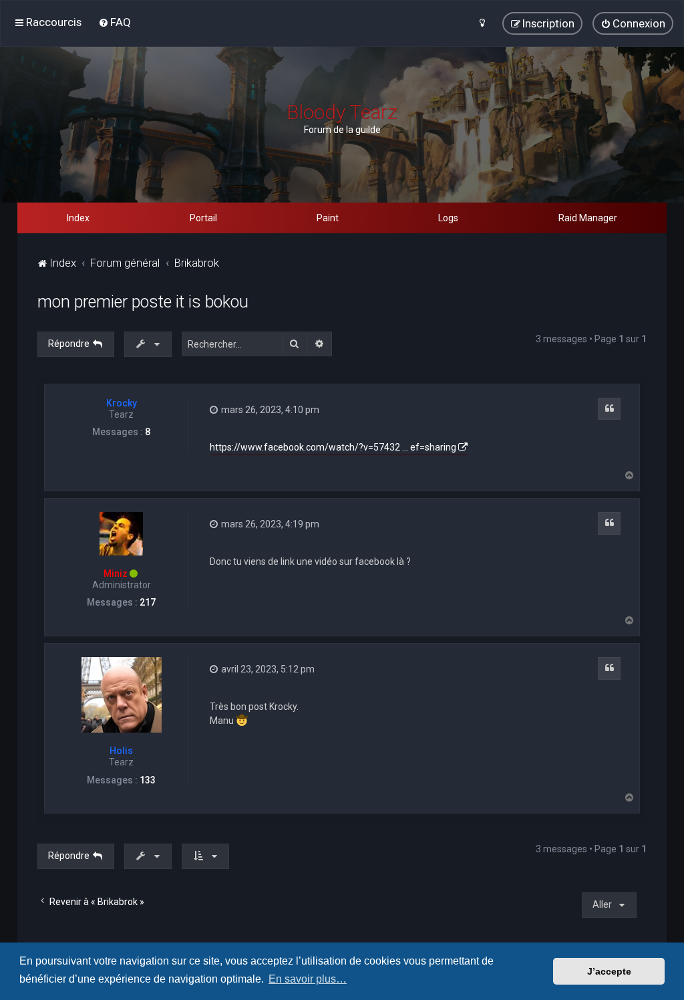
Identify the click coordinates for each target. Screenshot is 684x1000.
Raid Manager (587, 218)
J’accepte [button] (609, 971)
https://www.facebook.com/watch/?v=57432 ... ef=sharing (333, 447)
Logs (448, 218)
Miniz (116, 573)
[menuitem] (114, 22)
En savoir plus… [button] (308, 979)
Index (78, 218)
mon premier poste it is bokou (142, 301)
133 (148, 780)
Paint (328, 218)
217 (148, 602)
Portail (203, 218)
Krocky (121, 403)
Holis (121, 750)
